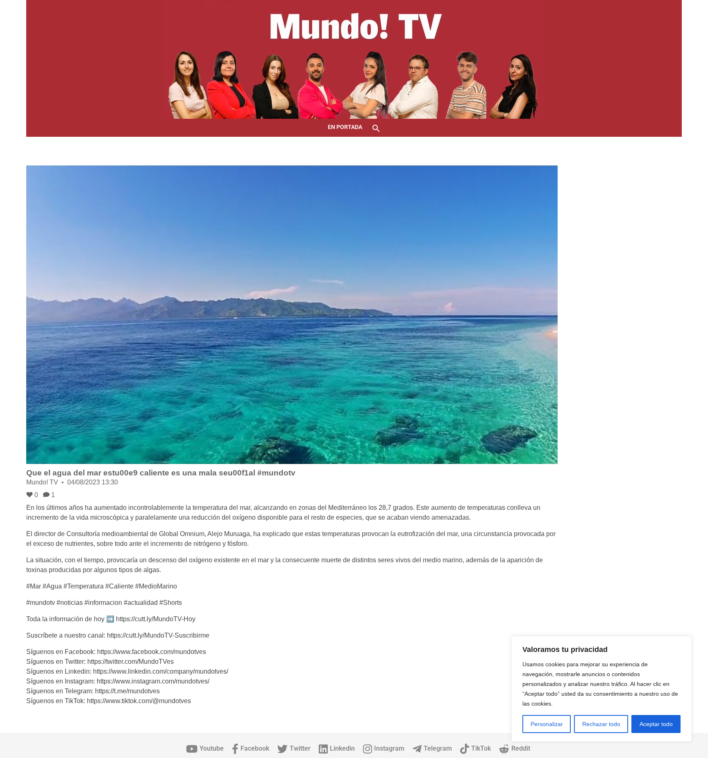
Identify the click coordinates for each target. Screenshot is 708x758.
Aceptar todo (656, 724)
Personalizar (547, 724)
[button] (376, 127)
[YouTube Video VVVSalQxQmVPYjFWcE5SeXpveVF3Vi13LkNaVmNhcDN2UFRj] (292, 314)
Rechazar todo (601, 724)
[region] (601, 689)
